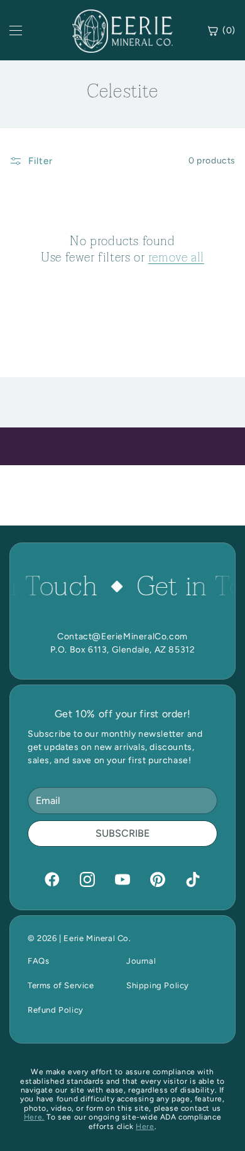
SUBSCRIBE (122, 833)
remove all (176, 258)
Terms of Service (61, 985)
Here (145, 1126)
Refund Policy (56, 1010)
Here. (34, 1117)
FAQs (38, 961)
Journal (141, 961)
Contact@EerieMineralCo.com (122, 636)
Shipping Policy (157, 985)
